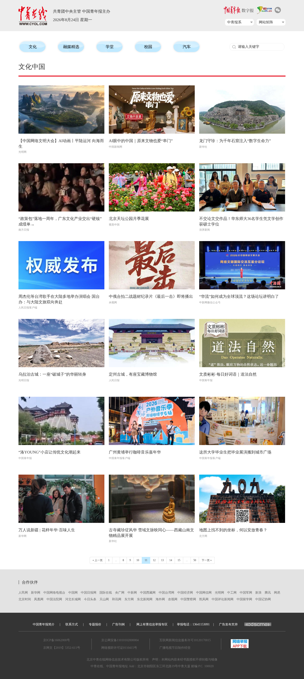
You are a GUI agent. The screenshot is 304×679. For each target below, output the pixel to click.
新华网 (35, 592)
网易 (277, 592)
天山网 (104, 599)
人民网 (23, 592)
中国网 (73, 592)
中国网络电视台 (54, 592)
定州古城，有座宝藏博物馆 (133, 374)
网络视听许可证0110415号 (119, 647)
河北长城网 (73, 599)
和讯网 (116, 599)
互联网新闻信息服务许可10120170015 (185, 640)
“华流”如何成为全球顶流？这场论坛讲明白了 (239, 296)
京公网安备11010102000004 (120, 640)
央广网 (119, 592)
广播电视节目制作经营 (175, 647)
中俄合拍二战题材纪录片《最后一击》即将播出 (151, 296)
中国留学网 (244, 599)
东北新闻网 (144, 599)
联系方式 (71, 624)
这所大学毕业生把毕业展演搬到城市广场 (235, 452)
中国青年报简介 (44, 624)
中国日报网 (88, 592)
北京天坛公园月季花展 (129, 218)
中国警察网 (188, 599)
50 (194, 560)
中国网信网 (204, 592)
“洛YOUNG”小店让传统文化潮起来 (49, 452)
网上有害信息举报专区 (152, 624)
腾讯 (268, 592)
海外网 (160, 599)
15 (179, 560)
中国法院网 (54, 599)
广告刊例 (118, 624)
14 (170, 560)
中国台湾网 (166, 592)
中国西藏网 (148, 592)
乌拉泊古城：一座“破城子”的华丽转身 (52, 374)
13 (162, 560)
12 (154, 560)
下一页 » (207, 560)
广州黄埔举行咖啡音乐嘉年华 (135, 452)
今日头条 (90, 599)
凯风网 (204, 599)
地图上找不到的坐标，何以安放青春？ (233, 530)
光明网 (219, 592)
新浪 (258, 592)
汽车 (187, 46)
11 (146, 560)
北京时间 (24, 599)
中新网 (132, 592)
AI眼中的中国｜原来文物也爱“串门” (141, 141)
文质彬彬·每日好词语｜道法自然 (228, 374)
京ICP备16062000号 (56, 640)
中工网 (232, 592)
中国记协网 (263, 599)
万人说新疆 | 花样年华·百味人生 (46, 530)
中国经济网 (185, 592)
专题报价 (95, 624)
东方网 (129, 599)
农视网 (172, 599)
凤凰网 (38, 599)
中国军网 (246, 592)
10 (137, 560)
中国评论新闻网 (222, 599)
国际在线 (105, 592)
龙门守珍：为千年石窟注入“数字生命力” (235, 141)
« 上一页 (98, 560)
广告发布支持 (228, 624)
